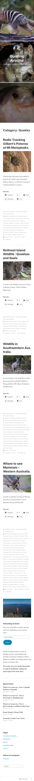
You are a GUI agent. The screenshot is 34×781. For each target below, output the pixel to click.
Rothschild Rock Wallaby (10, 566)
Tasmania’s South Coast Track (13, 718)
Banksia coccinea (22, 534)
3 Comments (9, 237)
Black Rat (12, 536)
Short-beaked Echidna (10, 568)
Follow (7, 642)
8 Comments (9, 589)
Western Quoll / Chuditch (16, 582)
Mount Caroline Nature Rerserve (13, 559)
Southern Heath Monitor (21, 223)
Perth (4, 561)
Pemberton (20, 432)
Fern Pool (12, 550)
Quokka (5, 223)
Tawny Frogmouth (13, 439)
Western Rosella (18, 446)
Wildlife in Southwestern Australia (16, 348)
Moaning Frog (18, 429)
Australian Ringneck (16, 418)
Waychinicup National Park (14, 227)
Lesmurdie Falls (17, 557)
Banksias (5, 536)
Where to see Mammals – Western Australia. (17, 467)
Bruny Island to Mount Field (13, 712)
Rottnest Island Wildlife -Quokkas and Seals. (16, 254)
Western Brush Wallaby (16, 443)
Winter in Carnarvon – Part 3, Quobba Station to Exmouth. (16, 688)
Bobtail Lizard (7, 420)
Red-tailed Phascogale (16, 564)
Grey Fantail (6, 427)
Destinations (6, 739)
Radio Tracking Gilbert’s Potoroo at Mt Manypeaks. (16, 143)
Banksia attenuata (10, 534)
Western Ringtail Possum (10, 232)
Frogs (17, 218)
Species (5, 742)
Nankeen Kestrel (12, 432)
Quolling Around (17, 58)
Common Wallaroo (19, 545)
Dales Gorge (7, 547)
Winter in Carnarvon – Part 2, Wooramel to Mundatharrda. (13, 696)
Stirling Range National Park (11, 225)
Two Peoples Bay (17, 441)
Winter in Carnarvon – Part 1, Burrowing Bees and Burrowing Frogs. (16, 705)
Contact (5, 748)
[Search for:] (13, 766)
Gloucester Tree (21, 425)
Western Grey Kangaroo (16, 230)
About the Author (8, 745)
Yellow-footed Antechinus (15, 234)
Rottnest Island (13, 326)
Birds (6, 216)
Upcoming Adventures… (10, 736)
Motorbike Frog (14, 221)
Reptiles (11, 223)
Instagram (6, 759)
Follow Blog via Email (11, 624)
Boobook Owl (13, 216)
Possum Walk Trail (8, 434)
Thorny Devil (18, 573)
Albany (7, 418)
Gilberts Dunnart (17, 552)
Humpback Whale (14, 554)
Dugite (7, 321)
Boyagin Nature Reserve (16, 538)
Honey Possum (24, 218)
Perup (9, 561)
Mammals (6, 221)
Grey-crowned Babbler (18, 427)
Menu (17, 76)
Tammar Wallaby (8, 573)
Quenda (22, 221)
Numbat (26, 559)
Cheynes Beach (22, 216)
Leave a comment (10, 331)
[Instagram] (17, 70)
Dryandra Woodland (17, 547)
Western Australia (21, 328)
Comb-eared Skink (9, 218)
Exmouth (5, 550)
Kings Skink (13, 321)
